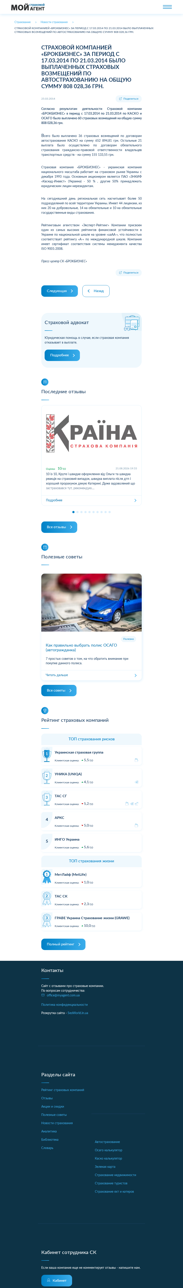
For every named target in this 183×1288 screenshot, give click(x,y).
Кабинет (60, 1280)
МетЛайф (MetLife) (70, 874)
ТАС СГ (61, 796)
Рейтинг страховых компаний (62, 1090)
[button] (73, 512)
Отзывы (47, 1098)
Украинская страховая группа (79, 752)
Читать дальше (57, 675)
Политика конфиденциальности (64, 1004)
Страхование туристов (111, 1183)
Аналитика (49, 1131)
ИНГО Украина (67, 839)
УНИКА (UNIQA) (68, 774)
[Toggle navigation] (167, 7)
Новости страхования (57, 1123)
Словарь (47, 1148)
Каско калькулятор (108, 1158)
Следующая (57, 291)
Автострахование (107, 1142)
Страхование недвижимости (115, 1175)
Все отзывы (56, 527)
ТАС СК (61, 896)
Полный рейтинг (60, 944)
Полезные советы (54, 1115)
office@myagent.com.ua (63, 995)
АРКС (59, 818)
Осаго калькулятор (108, 1150)
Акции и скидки (52, 1106)
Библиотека (49, 1139)
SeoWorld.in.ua (78, 1013)
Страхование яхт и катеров (114, 1191)
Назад (99, 291)
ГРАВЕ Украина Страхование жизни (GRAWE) (92, 918)
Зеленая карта (105, 1166)
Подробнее (59, 355)
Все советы (56, 690)
